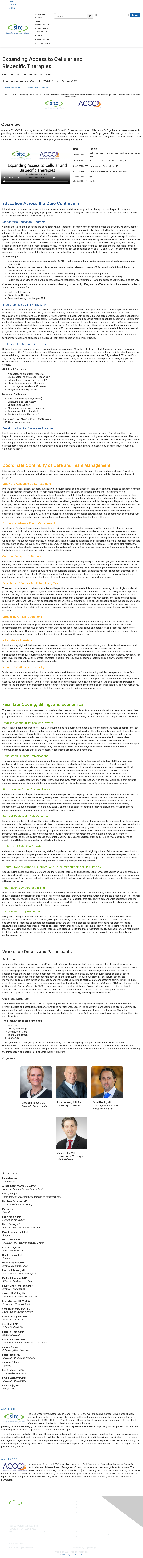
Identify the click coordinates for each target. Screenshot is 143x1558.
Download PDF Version (37, 87)
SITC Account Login (55, 1531)
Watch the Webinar (13, 87)
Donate (13, 7)
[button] (43, 15)
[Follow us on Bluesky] (79, 1504)
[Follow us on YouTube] (79, 1510)
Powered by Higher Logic (71, 1555)
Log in (135, 15)
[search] (90, 16)
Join (11, 1)
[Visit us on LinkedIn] (79, 1501)
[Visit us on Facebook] (79, 1513)
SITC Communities (86, 1531)
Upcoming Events (86, 1534)
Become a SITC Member (57, 1526)
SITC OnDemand (86, 1536)
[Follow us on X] (79, 1507)
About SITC (8, 1409)
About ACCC (9, 1459)
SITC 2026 (51, 1529)
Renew (12, 4)
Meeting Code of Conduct (122, 1526)
